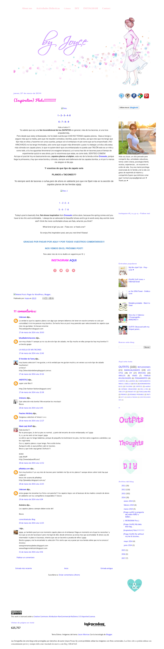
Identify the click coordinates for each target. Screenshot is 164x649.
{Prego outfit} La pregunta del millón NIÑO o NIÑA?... (133, 514)
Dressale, (103, 156)
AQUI (73, 260)
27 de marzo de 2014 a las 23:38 (31, 392)
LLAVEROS (131, 381)
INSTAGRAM (90, 8)
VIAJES (134, 376)
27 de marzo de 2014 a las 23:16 (31, 374)
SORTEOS (139, 386)
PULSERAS (129, 386)
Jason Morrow (83, 635)
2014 (123, 498)
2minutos (22, 398)
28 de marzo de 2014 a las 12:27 (31, 421)
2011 (123, 486)
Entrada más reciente (23, 568)
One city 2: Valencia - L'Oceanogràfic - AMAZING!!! (137, 317)
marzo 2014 (128, 509)
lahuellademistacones (27, 338)
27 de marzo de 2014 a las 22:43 (31, 353)
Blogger (109, 635)
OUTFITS (124, 367)
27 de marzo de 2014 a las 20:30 (31, 333)
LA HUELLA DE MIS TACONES (30, 350)
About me (27, 8)
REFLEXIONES (144, 367)
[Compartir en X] (48, 298)
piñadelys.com (24, 469)
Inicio (66, 568)
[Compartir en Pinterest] (53, 298)
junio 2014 (128, 545)
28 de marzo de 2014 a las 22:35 (31, 484)
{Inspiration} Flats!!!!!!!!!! (133, 530)
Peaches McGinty (26, 414)
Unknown (22, 317)
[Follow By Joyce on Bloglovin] (129, 109)
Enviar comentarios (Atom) (69, 575)
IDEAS (135, 384)
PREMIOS (124, 394)
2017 (123, 558)
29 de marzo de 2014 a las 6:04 (31, 499)
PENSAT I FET (132, 392)
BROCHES (142, 373)
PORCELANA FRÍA (144, 392)
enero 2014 (128, 501)
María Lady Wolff (25, 426)
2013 (123, 494)
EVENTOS (122, 381)
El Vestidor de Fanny (27, 359)
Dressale (68, 215)
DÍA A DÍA (144, 389)
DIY (77, 8)
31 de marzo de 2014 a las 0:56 (31, 552)
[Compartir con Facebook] (50, 298)
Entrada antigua (107, 568)
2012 (123, 490)
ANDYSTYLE (23, 380)
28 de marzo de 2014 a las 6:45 (31, 408)
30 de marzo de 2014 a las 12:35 (31, 523)
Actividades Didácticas (48, 8)
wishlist (147, 386)
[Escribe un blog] (46, 298)
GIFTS (123, 397)
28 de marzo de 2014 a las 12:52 (31, 463)
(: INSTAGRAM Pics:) (131, 521)
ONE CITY (122, 392)
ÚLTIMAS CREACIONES (129, 389)
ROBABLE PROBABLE (137, 394)
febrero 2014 (129, 505)
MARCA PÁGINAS (132, 397)
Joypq (27, 298)
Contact (106, 8)
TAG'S (148, 394)
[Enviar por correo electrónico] (43, 298)
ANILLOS (122, 376)
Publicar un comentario (25, 558)
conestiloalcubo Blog (27, 519)
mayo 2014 (128, 541)
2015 (123, 550)
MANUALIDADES (132, 370)
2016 (123, 554)
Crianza (67, 8)
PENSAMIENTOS (141, 378)
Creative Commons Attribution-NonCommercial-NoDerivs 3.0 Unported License (64, 617)
